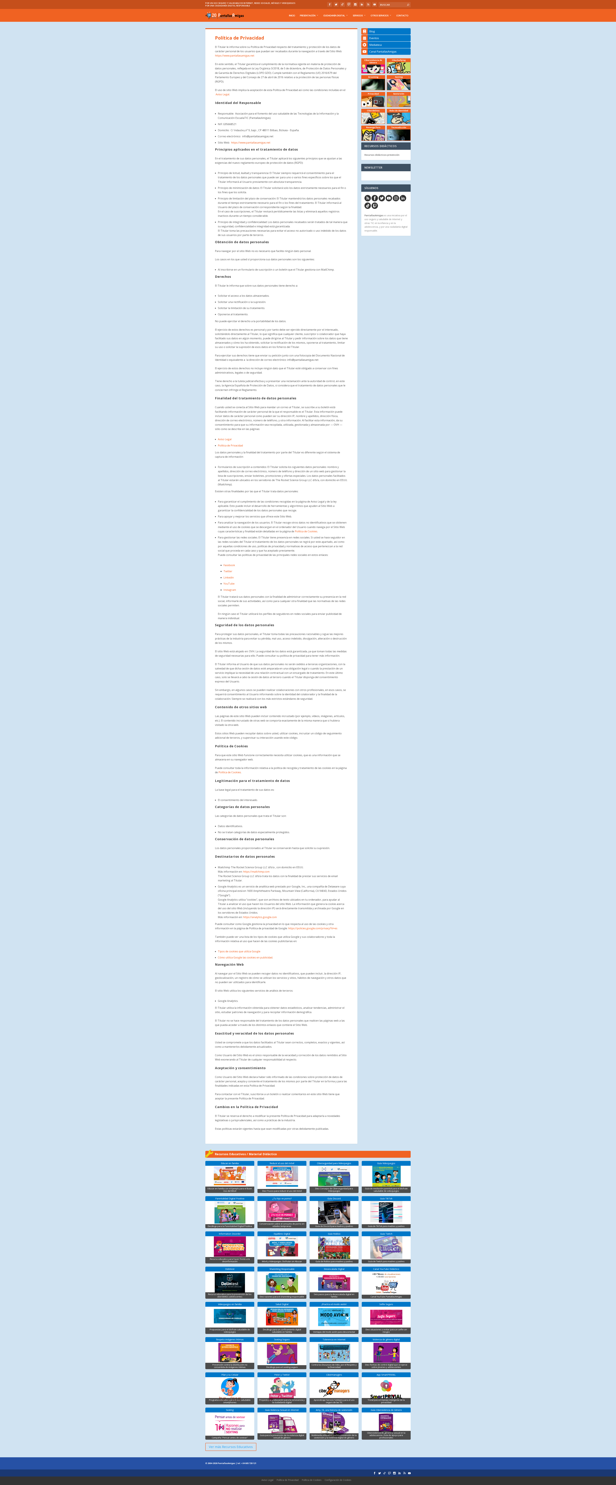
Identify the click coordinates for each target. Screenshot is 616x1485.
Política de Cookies (306, 531)
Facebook (229, 565)
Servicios (358, 15)
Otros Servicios (379, 15)
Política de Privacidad (230, 445)
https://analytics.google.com (260, 917)
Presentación (307, 15)
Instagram (229, 590)
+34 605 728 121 (248, 1463)
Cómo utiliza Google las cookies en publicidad (245, 957)
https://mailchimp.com (256, 871)
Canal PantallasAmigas (383, 51)
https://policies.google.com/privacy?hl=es (312, 928)
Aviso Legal (222, 94)
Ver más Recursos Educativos (231, 1447)
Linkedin (228, 577)
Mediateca (375, 45)
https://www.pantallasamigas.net (234, 55)
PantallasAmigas (373, 215)
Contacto (402, 15)
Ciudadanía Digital (334, 15)
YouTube (229, 583)
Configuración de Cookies (338, 1479)
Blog (372, 31)
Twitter (227, 571)
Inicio (292, 15)
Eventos (374, 38)
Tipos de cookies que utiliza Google (239, 951)
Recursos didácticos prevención (381, 154)
